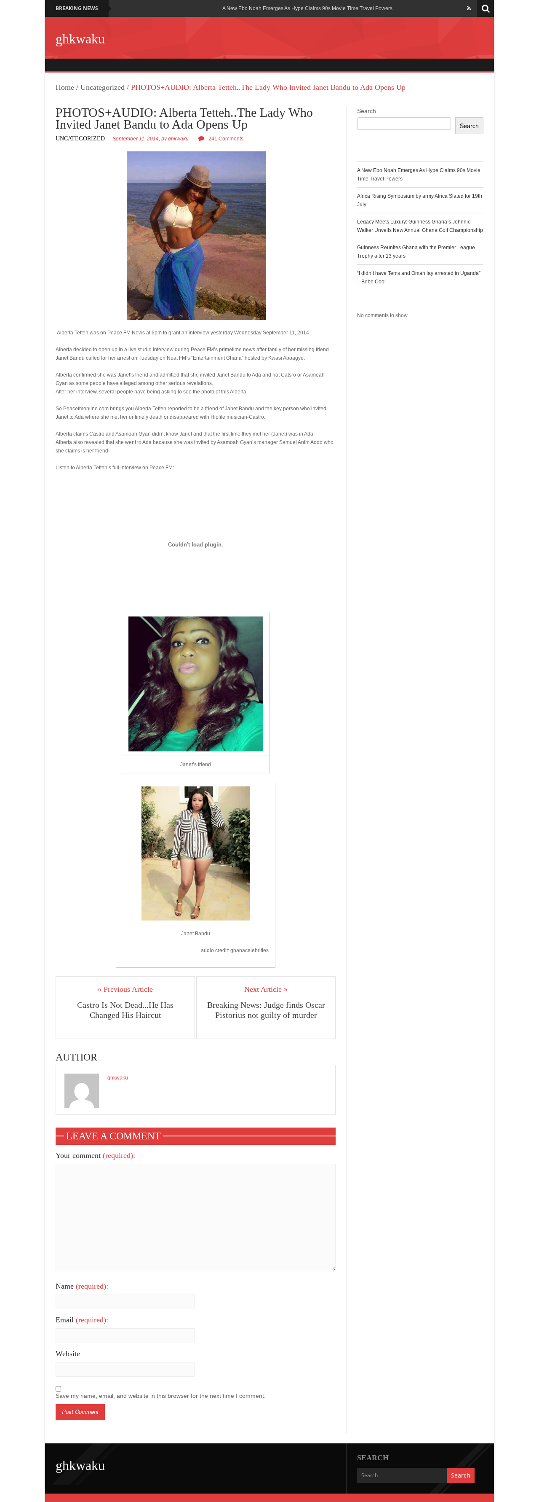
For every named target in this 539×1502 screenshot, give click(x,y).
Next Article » (266, 989)
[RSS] (469, 8)
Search (366, 111)
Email (82, 1320)
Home (65, 87)
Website (68, 1353)
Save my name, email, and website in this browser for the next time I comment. (161, 1395)
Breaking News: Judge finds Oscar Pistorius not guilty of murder (266, 1010)
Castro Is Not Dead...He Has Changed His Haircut (125, 1010)
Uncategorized (102, 87)
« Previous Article (125, 989)
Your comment (95, 1155)
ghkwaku (80, 38)
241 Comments (225, 139)
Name (82, 1286)
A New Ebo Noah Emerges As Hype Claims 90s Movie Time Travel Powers (307, 8)
